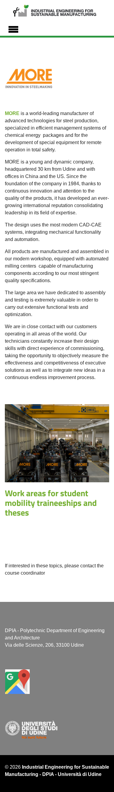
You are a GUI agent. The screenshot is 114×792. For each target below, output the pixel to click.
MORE (12, 113)
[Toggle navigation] (13, 28)
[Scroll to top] (102, 780)
